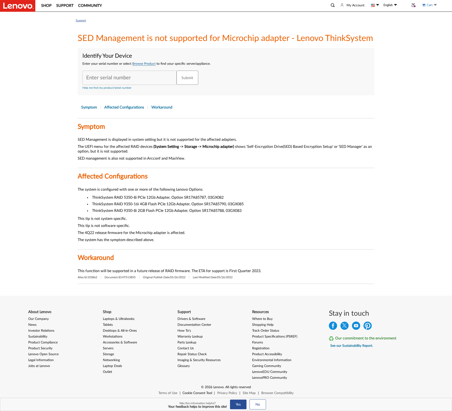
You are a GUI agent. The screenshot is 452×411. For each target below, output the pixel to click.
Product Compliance (43, 342)
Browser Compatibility (277, 393)
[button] (333, 5)
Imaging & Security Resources (199, 360)
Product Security (40, 348)
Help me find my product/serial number (106, 87)
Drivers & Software (191, 319)
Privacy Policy (227, 393)
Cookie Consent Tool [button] (197, 393)
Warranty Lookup (190, 336)
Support (81, 20)
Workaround (161, 107)
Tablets (108, 324)
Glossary (184, 366)
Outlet (107, 372)
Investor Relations (41, 330)
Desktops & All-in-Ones (120, 330)
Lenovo (218, 387)
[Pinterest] (367, 327)
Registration (261, 348)
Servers (108, 348)
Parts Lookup (187, 342)
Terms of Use (167, 393)
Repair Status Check (192, 354)
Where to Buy (262, 319)
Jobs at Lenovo (39, 366)
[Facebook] (333, 327)
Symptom (89, 107)
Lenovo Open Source (43, 354)
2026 (208, 387)
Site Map (249, 393)
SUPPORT (64, 6)
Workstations (112, 336)
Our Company (38, 319)
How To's (184, 330)
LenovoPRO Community (269, 377)
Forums (257, 342)
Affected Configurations (124, 107)
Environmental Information (271, 360)
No (257, 404)
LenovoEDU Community (269, 372)
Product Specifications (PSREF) (274, 336)
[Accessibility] (403, 5)
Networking (111, 360)
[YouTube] (356, 327)
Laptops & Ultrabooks (118, 319)
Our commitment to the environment (365, 338)
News (32, 324)
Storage (108, 354)
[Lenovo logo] (17, 6)
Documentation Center (194, 324)
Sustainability (37, 336)
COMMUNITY (90, 6)
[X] (344, 327)
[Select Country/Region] (375, 5)
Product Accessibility (267, 354)
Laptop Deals (112, 366)
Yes (238, 404)
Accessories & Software (120, 342)
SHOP (46, 6)
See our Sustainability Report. (351, 345)
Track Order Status (265, 330)
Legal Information (41, 360)
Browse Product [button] (144, 63)
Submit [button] (187, 78)
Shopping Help (263, 324)
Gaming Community (266, 366)
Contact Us (186, 348)
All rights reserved (238, 387)
